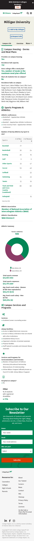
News (20, 487)
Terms (20, 503)
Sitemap (21, 497)
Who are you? (6, 447)
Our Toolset (22, 481)
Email (3, 437)
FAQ (19, 494)
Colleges (5, 485)
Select (4, 451)
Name (3, 428)
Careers (21, 484)
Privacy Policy (23, 500)
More (28, 43)
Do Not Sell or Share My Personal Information (25, 512)
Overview (20, 43)
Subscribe (17, 460)
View (17, 7)
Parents (5, 491)
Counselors (6, 482)
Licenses (21, 507)
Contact (21, 490)
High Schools (6, 488)
